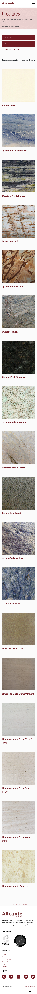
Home (4, 954)
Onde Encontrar (7, 959)
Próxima (25, 905)
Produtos (5, 957)
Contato (4, 967)
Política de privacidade (30, 986)
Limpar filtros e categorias (12, 49)
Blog (3, 964)
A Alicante (5, 962)
